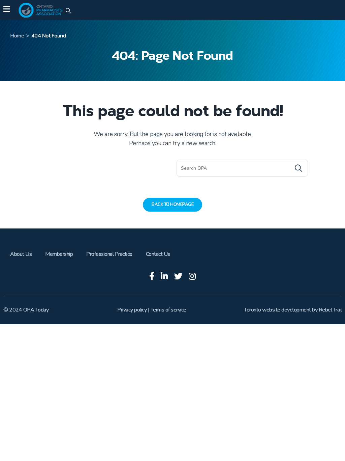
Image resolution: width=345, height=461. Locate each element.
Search (284, 168)
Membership (59, 254)
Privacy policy (132, 310)
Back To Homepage (172, 204)
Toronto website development (277, 310)
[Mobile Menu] (6, 10)
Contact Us (158, 254)
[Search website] (68, 11)
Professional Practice (109, 254)
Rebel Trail (330, 310)
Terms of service (168, 310)
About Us (21, 254)
